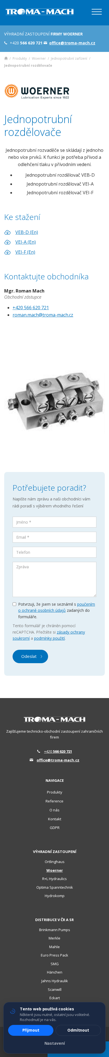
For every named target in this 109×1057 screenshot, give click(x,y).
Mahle (54, 946)
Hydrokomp (55, 895)
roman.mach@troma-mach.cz (43, 315)
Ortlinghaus (55, 861)
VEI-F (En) (25, 252)
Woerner (39, 58)
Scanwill (54, 989)
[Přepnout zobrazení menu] (97, 12)
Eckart (54, 997)
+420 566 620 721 (31, 308)
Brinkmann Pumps (54, 929)
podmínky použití (49, 638)
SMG (55, 963)
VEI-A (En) (25, 242)
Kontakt (54, 818)
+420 (58, 751)
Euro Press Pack (54, 955)
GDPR (55, 827)
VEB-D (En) (26, 232)
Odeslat (29, 656)
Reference (54, 801)
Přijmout (30, 1030)
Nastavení (54, 1043)
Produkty (20, 58)
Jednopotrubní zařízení (69, 58)
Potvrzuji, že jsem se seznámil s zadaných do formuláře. (56, 610)
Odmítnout (78, 1030)
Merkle (54, 938)
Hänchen (54, 972)
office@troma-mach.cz (58, 760)
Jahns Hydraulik (54, 980)
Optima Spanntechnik (54, 887)
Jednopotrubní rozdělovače (28, 65)
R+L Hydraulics (54, 878)
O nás (54, 809)
